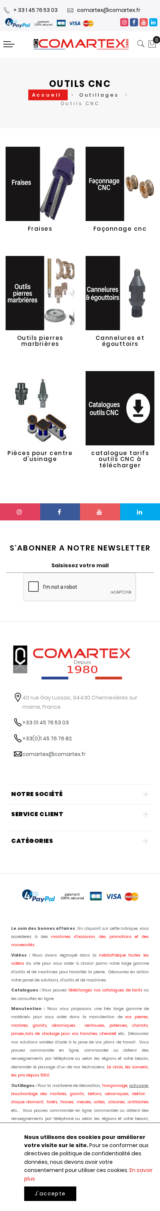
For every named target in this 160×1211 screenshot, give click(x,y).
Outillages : (23, 1085)
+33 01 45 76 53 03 (45, 722)
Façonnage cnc (120, 229)
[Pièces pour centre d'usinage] (40, 408)
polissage (138, 1085)
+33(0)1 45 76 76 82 (47, 738)
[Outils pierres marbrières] (40, 293)
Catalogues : (26, 990)
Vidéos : (20, 955)
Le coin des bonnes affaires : (44, 928)
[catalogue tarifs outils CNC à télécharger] (120, 408)
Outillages (100, 94)
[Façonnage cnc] (120, 184)
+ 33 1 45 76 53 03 (35, 10)
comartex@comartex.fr (108, 10)
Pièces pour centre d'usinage (40, 456)
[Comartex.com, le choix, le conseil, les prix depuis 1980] (81, 44)
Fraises (40, 229)
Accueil (48, 94)
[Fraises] (40, 184)
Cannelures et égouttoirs (120, 341)
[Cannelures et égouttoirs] (120, 293)
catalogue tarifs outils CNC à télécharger (120, 459)
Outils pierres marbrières (40, 341)
